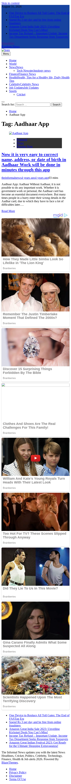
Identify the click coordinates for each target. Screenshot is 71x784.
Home (12, 60)
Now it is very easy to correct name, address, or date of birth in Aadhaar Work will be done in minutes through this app (34, 162)
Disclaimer (15, 775)
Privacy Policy (18, 772)
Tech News (34, 70)
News (16, 67)
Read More (8, 211)
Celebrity (24, 84)
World (12, 63)
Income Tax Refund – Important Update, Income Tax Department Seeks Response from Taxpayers (38, 35)
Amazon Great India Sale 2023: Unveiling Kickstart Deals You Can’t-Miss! (34, 28)
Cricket (21, 94)
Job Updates (24, 87)
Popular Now (25, 146)
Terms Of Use (17, 779)
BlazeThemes (10, 762)
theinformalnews (11, 177)
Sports (13, 91)
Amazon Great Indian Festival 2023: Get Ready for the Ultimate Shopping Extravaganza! (37, 744)
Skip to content (11, 3)
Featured (22, 139)
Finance (22, 74)
